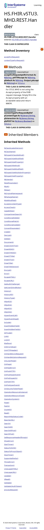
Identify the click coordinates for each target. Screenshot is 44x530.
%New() (7, 190)
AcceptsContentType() (13, 204)
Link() (6, 336)
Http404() (8, 305)
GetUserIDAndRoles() (12, 287)
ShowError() (9, 441)
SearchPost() (9, 434)
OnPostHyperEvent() (12, 374)
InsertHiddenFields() (12, 329)
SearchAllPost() (10, 430)
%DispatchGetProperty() (14, 162)
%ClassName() (10, 151)
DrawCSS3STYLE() (11, 245)
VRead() (7, 479)
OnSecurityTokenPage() (13, 388)
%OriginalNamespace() (13, 193)
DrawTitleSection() (11, 266)
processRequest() (11, 490)
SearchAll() (8, 427)
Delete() (7, 239)
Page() (6, 402)
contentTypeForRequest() (14, 60)
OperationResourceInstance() (16, 392)
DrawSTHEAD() (10, 252)
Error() (6, 273)
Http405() (8, 308)
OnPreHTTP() (9, 381)
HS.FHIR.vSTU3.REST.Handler (24, 39)
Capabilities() (9, 211)
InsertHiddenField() (12, 326)
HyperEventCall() (11, 315)
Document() (9, 242)
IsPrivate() (8, 333)
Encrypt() (7, 270)
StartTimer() (9, 444)
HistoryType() (9, 298)
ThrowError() (9, 462)
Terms (14, 528)
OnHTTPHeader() (11, 350)
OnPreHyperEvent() (12, 385)
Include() (7, 322)
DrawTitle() (8, 263)
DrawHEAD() (9, 249)
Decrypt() (8, 235)
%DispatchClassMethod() (14, 155)
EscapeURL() (9, 280)
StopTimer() (9, 455)
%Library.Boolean (23, 121)
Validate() (8, 483)
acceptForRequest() (12, 57)
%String (7, 77)
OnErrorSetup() (10, 347)
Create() (7, 232)
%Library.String (27, 115)
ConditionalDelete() (12, 218)
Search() (7, 423)
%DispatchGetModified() (14, 158)
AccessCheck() (9, 207)
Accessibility (34, 528)
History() (7, 291)
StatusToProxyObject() (13, 451)
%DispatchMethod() (12, 165)
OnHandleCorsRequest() (14, 354)
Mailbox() (8, 343)
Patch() (7, 406)
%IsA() (6, 186)
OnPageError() (10, 368)
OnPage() (8, 364)
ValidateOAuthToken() (13, 486)
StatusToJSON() (10, 448)
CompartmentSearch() (13, 214)
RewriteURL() (9, 420)
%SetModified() (10, 200)
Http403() (8, 301)
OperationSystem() (11, 399)
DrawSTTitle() (9, 256)
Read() (6, 413)
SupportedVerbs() (11, 458)
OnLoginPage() (10, 361)
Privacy (8, 528)
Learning (37, 5)
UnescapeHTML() (11, 469)
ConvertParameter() (12, 228)
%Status (21, 83)
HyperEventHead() (11, 319)
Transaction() (9, 465)
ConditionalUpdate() (12, 225)
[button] (6, 67)
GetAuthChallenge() (12, 284)
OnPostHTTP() (9, 371)
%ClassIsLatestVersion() (13, 148)
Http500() (8, 312)
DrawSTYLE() (9, 259)
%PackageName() (11, 197)
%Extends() (8, 179)
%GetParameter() (11, 183)
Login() (7, 340)
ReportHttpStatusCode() (13, 416)
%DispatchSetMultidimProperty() (17, 172)
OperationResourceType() (14, 395)
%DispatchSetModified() (13, 169)
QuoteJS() (8, 409)
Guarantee (22, 528)
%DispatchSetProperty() (13, 176)
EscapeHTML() (10, 277)
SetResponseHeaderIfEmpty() (16, 437)
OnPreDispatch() (10, 378)
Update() (7, 476)
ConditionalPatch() (11, 221)
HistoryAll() (8, 294)
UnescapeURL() (10, 472)
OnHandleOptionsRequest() (15, 357)
